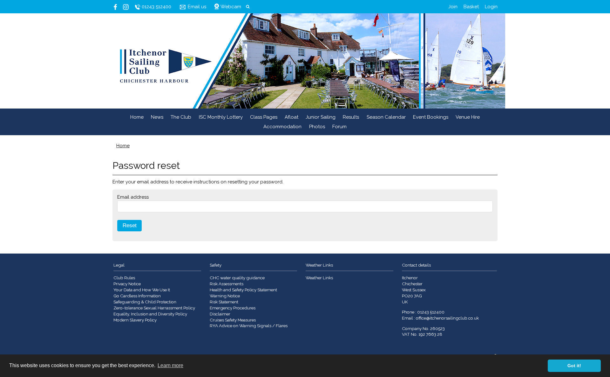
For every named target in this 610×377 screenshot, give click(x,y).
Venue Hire (468, 117)
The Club (181, 117)
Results (351, 117)
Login (491, 7)
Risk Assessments (226, 283)
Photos (317, 126)
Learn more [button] (170, 365)
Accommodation (282, 126)
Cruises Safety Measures (233, 319)
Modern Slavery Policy (135, 319)
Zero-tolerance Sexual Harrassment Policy (154, 307)
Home (137, 117)
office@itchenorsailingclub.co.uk (447, 318)
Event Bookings (430, 117)
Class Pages (263, 117)
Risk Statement (224, 301)
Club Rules (124, 277)
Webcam (230, 7)
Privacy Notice (127, 283)
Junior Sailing (321, 117)
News (157, 117)
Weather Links (319, 277)
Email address (133, 197)
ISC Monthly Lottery (221, 117)
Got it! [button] (574, 365)
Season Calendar (386, 117)
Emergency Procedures (232, 307)
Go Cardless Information (137, 295)
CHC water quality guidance (237, 277)
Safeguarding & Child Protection (144, 301)
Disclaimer (220, 313)
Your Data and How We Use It (141, 289)
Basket (471, 7)
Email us (197, 7)
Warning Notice (225, 295)
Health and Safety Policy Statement (243, 289)
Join (453, 7)
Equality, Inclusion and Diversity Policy (150, 313)
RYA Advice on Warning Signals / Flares (249, 325)
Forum (339, 126)
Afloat (291, 117)
